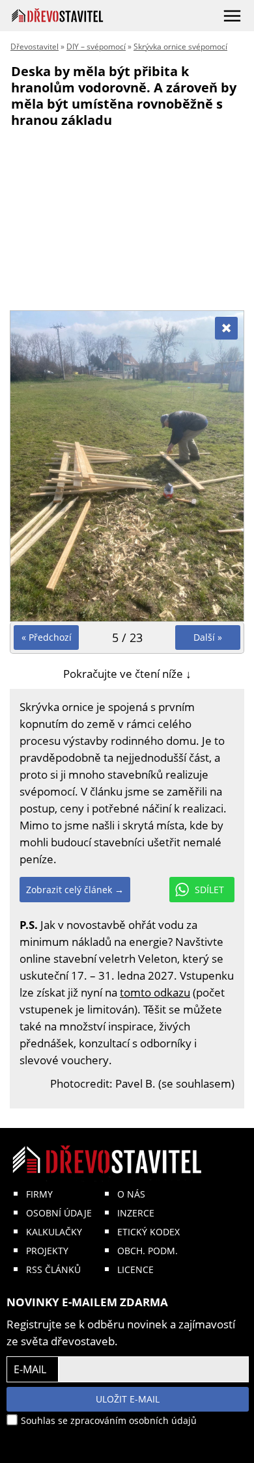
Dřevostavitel (34, 46)
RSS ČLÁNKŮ (53, 1269)
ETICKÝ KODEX (148, 1232)
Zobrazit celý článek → (75, 889)
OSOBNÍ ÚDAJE (59, 1213)
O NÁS (131, 1194)
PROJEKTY (47, 1250)
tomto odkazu (155, 992)
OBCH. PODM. (147, 1250)
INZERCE (135, 1213)
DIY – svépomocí (96, 46)
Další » (207, 637)
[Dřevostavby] (57, 15)
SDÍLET (209, 889)
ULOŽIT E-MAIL (128, 1399)
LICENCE (135, 1269)
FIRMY (39, 1194)
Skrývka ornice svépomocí (180, 46)
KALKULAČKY (54, 1232)
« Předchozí (46, 637)
